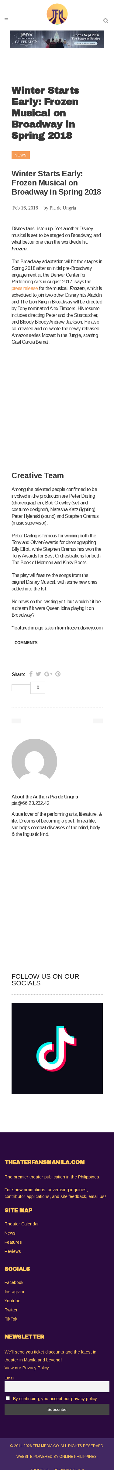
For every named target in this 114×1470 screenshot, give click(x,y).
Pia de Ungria (63, 207)
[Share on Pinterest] (57, 674)
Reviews (13, 1251)
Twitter (11, 1310)
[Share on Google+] (48, 674)
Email (9, 1378)
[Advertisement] (57, 409)
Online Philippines (78, 1456)
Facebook (14, 1282)
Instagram (14, 1291)
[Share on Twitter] (38, 674)
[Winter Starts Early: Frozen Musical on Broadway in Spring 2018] (57, 761)
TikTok (11, 1319)
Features (13, 1242)
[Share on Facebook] (31, 674)
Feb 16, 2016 (25, 207)
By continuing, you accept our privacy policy (55, 1398)
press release (25, 288)
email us (96, 1196)
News (10, 1233)
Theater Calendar (22, 1224)
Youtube (12, 1301)
